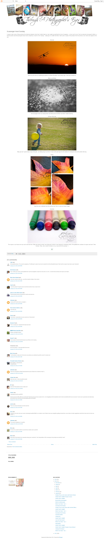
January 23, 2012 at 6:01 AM (16, 356)
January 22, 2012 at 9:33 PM (16, 296)
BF (10, 385)
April (57, 488)
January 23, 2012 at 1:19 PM (16, 399)
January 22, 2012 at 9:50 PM (16, 326)
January (57, 493)
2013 (56, 479)
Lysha (11, 404)
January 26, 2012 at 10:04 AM (16, 423)
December (58, 482)
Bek (11, 428)
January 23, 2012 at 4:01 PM (16, 407)
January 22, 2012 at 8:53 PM (16, 265)
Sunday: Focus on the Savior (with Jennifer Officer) (65, 507)
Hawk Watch (58, 523)
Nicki (11, 435)
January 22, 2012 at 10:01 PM (16, 334)
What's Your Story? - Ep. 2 (60, 521)
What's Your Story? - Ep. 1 (60, 530)
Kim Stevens (13, 269)
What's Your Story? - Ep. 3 (60, 511)
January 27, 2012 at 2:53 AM (16, 431)
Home (52, 444)
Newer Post (9, 444)
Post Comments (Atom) (17, 446)
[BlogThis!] (20, 254)
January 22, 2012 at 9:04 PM (16, 273)
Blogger (61, 537)
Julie (11, 262)
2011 (56, 533)
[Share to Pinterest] (24, 254)
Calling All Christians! (59, 528)
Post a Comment (12, 441)
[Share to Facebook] (23, 254)
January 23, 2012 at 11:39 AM (16, 388)
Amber (11, 392)
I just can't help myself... (60, 520)
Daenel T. (12, 338)
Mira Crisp (12, 353)
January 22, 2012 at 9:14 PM (16, 280)
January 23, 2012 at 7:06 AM (16, 365)
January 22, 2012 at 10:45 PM (16, 341)
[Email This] (19, 254)
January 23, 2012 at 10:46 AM (16, 380)
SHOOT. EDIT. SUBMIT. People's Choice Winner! (65, 527)
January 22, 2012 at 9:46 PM (16, 311)
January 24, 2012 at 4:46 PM (16, 416)
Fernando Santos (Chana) (15, 361)
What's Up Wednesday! (60, 502)
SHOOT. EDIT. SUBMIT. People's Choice (63, 496)
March (57, 489)
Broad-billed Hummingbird (60, 500)
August (57, 484)
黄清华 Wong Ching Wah (15, 330)
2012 (56, 481)
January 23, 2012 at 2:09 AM (16, 349)
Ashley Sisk (12, 377)
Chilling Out (57, 516)
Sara (11, 411)
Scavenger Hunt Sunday (60, 505)
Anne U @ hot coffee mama (16, 292)
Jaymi (11, 285)
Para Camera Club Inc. (15, 307)
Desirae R (12, 323)
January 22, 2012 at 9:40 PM (16, 303)
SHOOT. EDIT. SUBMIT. (60, 498)
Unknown (12, 300)
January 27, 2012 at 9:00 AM (16, 439)
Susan (11, 315)
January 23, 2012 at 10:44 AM (16, 373)
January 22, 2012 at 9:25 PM (16, 288)
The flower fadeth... (59, 514)
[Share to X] (21, 254)
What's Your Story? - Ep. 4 (60, 504)
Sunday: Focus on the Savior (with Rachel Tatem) (65, 495)
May (57, 486)
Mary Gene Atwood (14, 277)
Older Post (94, 444)
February (58, 491)
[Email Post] (16, 253)
